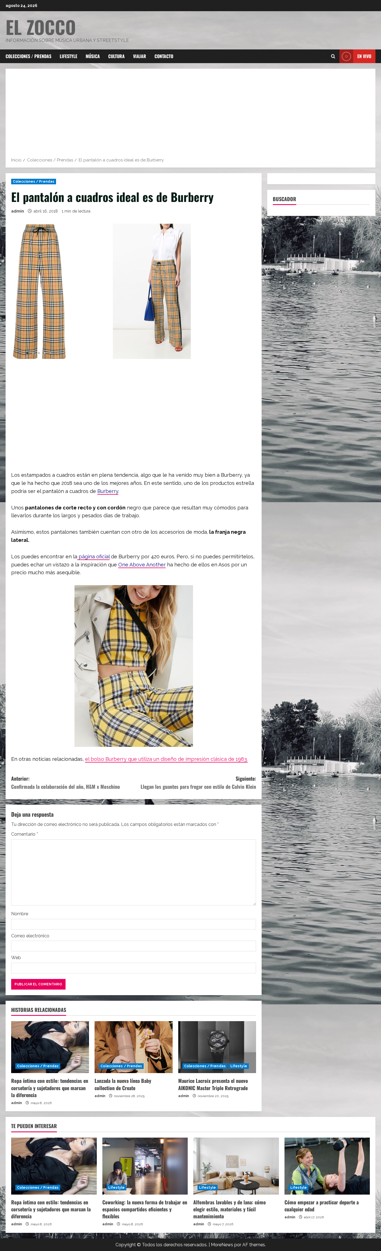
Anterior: (65, 782)
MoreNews (222, 1244)
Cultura (116, 56)
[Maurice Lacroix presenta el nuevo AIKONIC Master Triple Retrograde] (217, 1047)
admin (17, 211)
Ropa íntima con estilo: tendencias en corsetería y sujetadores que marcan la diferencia (49, 1087)
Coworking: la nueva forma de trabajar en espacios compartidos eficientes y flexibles (144, 1209)
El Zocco (41, 26)
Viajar (139, 56)
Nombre (19, 913)
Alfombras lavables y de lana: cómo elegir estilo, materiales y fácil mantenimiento (229, 1209)
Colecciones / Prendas (28, 56)
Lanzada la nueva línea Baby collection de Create (123, 1084)
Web (16, 957)
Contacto (164, 56)
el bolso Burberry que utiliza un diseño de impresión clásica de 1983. (166, 759)
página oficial (93, 556)
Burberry (107, 491)
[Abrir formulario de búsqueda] (333, 56)
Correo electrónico (30, 935)
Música (93, 56)
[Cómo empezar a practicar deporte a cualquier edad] (327, 1166)
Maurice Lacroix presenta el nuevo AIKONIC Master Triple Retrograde (213, 1084)
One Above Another (142, 565)
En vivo (364, 56)
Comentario (24, 834)
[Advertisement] (190, 115)
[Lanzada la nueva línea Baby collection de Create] (133, 1047)
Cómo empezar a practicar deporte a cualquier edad (321, 1205)
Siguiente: (198, 782)
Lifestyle (68, 56)
